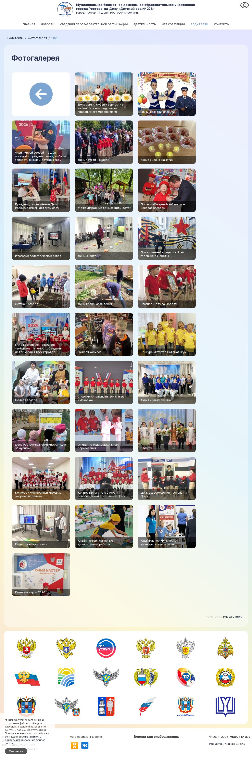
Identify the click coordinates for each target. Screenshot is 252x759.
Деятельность (145, 24)
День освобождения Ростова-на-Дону (164, 494)
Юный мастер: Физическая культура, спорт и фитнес (159, 542)
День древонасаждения (95, 304)
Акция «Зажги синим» (156, 400)
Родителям (199, 24)
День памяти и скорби (93, 159)
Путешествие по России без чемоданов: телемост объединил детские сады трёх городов (38, 348)
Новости (47, 24)
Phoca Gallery (232, 616)
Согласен (16, 751)
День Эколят (87, 256)
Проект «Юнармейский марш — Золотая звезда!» (163, 205)
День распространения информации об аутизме (40, 446)
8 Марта (147, 448)
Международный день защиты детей (104, 207)
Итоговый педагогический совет (38, 256)
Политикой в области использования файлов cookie (25, 740)
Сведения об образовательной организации (94, 24)
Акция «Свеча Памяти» (157, 159)
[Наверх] (245, 752)
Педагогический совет (31, 544)
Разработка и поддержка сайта (227, 743)
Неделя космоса (89, 352)
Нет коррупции (173, 24)
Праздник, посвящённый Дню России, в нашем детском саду (37, 205)
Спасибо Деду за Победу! (159, 304)
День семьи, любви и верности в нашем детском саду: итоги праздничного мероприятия (101, 108)
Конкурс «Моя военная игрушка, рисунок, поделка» (38, 494)
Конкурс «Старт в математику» (163, 352)
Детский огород (26, 304)
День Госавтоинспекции (158, 111)
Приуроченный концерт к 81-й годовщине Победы (162, 254)
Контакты (221, 24)
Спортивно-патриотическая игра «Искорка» (101, 398)
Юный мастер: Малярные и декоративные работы (96, 542)
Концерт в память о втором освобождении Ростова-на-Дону (101, 494)
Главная (29, 24)
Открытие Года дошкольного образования (98, 446)
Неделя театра (26, 400)
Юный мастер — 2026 (30, 592)
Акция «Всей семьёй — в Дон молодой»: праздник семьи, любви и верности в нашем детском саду (40, 156)
